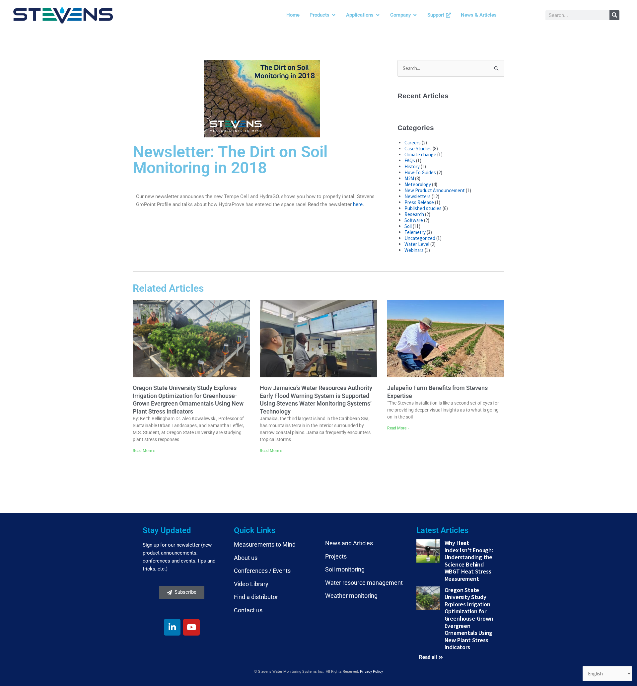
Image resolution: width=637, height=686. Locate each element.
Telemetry (415, 232)
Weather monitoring (351, 595)
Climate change (420, 154)
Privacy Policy (371, 671)
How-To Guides (420, 172)
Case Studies (418, 148)
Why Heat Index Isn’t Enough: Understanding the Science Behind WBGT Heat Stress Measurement (469, 560)
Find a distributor (256, 596)
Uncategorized (419, 238)
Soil (408, 226)
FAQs (409, 160)
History (412, 166)
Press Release (419, 202)
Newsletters (417, 196)
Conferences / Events (262, 570)
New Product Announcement (434, 190)
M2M (409, 178)
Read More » (144, 450)
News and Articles (349, 543)
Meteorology (417, 184)
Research (414, 214)
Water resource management (364, 582)
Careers (412, 142)
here (358, 204)
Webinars (414, 250)
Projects (336, 556)
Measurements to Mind (265, 544)
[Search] (614, 15)
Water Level (416, 244)
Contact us (248, 610)
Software (413, 220)
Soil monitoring (345, 569)
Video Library (251, 583)
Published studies (423, 208)
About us (245, 557)
